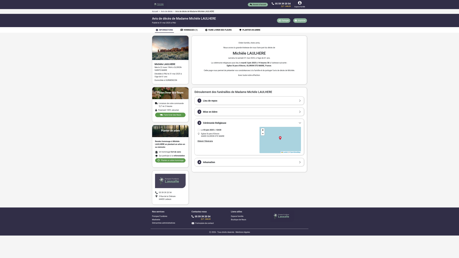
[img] (280, 140)
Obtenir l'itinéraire (205, 141)
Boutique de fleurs (238, 219)
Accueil (155, 11)
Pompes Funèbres (159, 216)
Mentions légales (243, 232)
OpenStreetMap (295, 152)
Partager (285, 20)
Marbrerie (156, 219)
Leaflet (285, 152)
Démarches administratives (163, 223)
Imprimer (301, 20)
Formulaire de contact (204, 223)
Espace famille (237, 216)
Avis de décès (166, 11)
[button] (249, 101)
